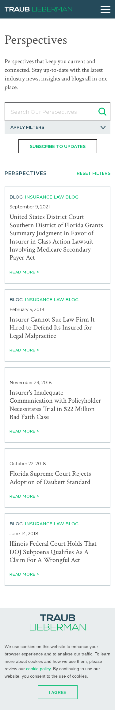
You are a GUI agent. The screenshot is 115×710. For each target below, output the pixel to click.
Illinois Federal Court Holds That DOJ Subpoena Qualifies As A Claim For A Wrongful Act (53, 552)
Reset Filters (93, 173)
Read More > (24, 272)
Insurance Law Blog (52, 197)
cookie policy (38, 668)
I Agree (57, 692)
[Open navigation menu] (105, 9)
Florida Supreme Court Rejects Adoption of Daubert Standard (50, 478)
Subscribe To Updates (58, 146)
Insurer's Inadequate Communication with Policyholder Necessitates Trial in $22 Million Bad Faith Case (55, 405)
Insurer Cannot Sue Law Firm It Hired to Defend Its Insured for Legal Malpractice (52, 328)
